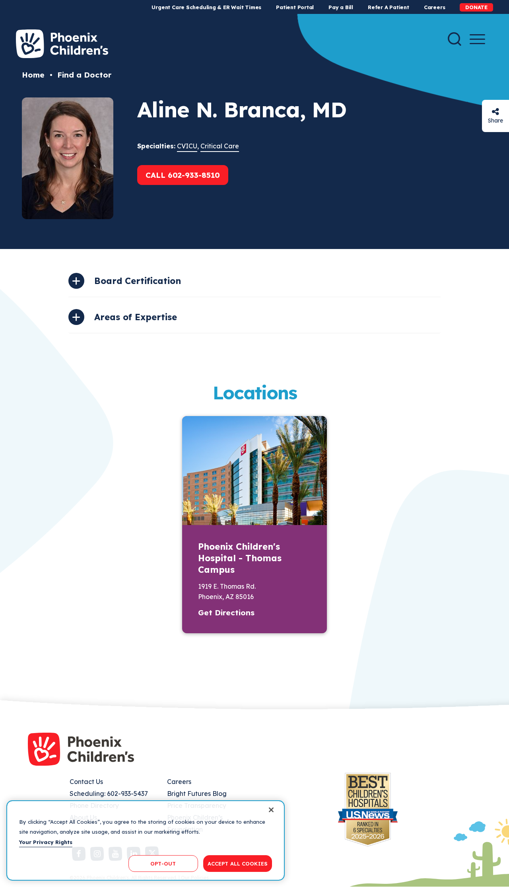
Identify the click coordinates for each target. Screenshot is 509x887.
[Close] (271, 810)
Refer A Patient (388, 7)
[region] (145, 840)
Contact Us (86, 782)
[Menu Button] (477, 39)
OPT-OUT (163, 863)
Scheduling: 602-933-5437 (109, 794)
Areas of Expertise (135, 317)
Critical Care (219, 146)
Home (33, 75)
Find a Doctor (84, 75)
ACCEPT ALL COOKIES (238, 863)
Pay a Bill (340, 7)
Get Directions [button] (226, 612)
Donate (476, 7)
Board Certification (137, 280)
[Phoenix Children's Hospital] (62, 43)
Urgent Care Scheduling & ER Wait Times (206, 7)
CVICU (187, 146)
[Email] (495, 111)
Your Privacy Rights (45, 842)
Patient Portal (295, 7)
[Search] (454, 39)
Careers (434, 7)
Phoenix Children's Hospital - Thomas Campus (240, 558)
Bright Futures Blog (197, 794)
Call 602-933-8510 (183, 175)
